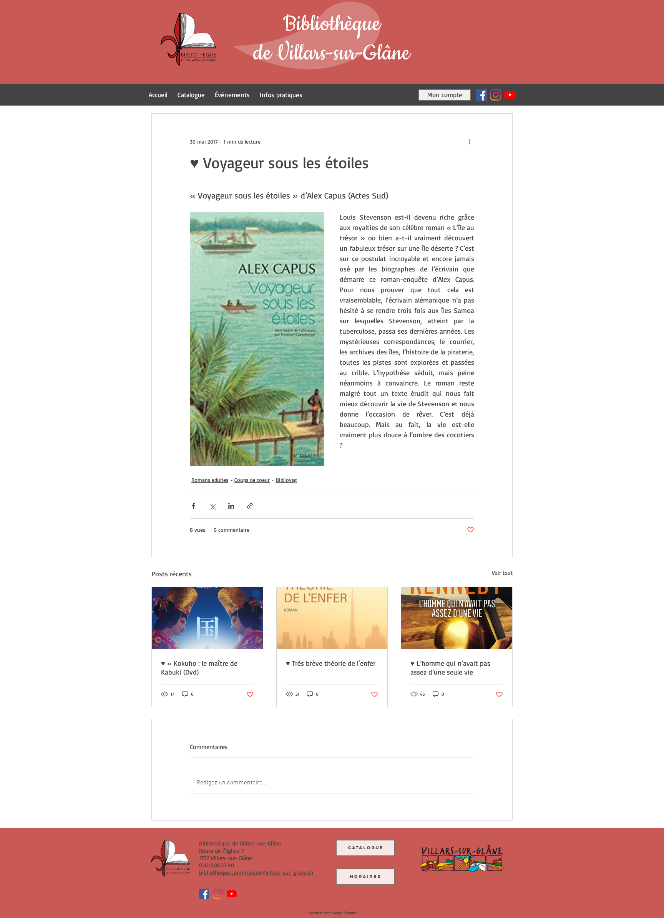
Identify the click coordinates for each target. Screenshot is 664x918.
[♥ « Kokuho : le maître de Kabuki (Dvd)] (207, 618)
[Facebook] (481, 95)
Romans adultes (209, 479)
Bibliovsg (286, 479)
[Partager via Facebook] (193, 505)
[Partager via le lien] (250, 505)
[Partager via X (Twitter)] (212, 505)
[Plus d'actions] (469, 141)
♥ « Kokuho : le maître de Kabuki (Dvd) (199, 667)
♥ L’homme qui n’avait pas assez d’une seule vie (450, 667)
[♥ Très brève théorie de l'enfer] (332, 618)
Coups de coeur (252, 479)
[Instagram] (495, 95)
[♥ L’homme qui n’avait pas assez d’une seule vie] (456, 618)
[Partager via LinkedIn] (231, 505)
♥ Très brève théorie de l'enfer (330, 663)
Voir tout (502, 572)
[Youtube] (510, 95)
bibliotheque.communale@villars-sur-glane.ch (256, 872)
